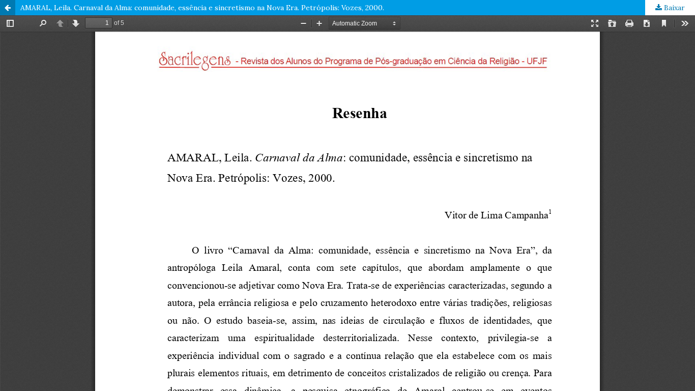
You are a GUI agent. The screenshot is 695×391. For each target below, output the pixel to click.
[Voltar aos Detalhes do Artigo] (7, 7)
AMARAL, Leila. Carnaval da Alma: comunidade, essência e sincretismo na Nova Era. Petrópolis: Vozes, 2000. (202, 7)
